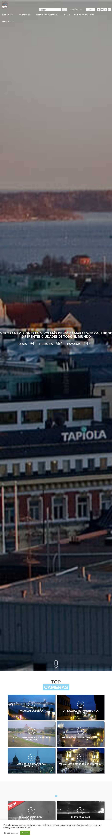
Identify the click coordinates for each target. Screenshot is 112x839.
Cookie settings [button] (11, 833)
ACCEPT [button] (25, 832)
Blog (67, 14)
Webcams (7, 14)
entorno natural (47, 14)
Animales (24, 14)
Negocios (8, 21)
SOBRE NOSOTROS (84, 14)
